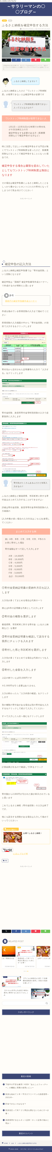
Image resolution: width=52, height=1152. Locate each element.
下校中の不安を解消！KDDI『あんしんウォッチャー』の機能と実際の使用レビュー (26, 1086)
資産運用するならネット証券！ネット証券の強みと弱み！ (27, 1121)
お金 (4, 20)
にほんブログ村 (20, 854)
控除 (5, 860)
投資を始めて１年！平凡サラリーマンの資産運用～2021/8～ (27, 1096)
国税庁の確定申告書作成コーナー (21, 301)
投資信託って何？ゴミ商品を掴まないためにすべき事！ (27, 1112)
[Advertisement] (26, 228)
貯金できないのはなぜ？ (15, 1104)
